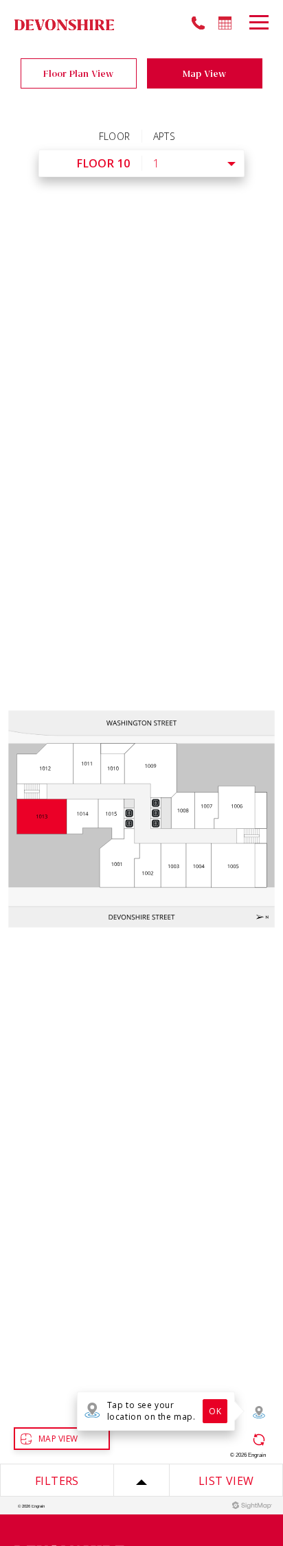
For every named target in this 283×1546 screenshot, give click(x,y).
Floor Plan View (78, 73)
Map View (204, 73)
